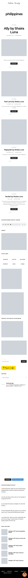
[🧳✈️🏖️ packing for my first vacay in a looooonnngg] (14, 392)
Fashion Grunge (18, 35)
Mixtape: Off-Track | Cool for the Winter (16, 539)
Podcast (9, 571)
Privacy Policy (7, 572)
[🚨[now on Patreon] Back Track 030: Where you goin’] (14, 441)
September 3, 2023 (10, 35)
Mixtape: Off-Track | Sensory (15, 560)
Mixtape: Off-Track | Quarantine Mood (16, 532)
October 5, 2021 (10, 104)
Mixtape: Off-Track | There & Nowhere (15, 553)
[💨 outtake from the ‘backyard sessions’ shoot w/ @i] (14, 427)
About (3, 571)
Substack (23, 571)
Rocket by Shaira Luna (14, 197)
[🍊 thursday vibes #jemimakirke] (14, 422)
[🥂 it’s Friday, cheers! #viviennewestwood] (14, 399)
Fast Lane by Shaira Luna (14, 102)
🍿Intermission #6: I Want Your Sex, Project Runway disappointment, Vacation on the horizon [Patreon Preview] (13, 490)
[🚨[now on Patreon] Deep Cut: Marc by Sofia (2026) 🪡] (14, 466)
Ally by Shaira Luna (14, 30)
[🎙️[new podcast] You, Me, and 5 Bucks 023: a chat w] (14, 410)
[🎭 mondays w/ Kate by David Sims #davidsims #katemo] (14, 396)
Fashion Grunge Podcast (8, 485)
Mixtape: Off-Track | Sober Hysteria (15, 546)
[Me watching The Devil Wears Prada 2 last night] (14, 424)
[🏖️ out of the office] (14, 389)
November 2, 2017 (10, 152)
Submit (16, 571)
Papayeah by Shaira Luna (14, 150)
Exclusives (14, 147)
